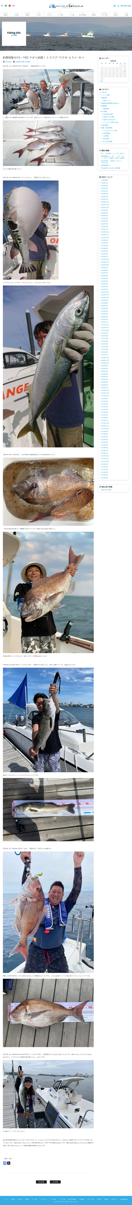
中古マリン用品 (104, 14)
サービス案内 (60, 14)
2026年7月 (104, 183)
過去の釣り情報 (106, 490)
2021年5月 (104, 344)
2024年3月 (104, 251)
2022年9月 (104, 300)
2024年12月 (105, 232)
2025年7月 (104, 215)
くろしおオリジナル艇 (110, 130)
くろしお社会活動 (106, 141)
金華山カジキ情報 (108, 117)
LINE (6, 6)
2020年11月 (105, 360)
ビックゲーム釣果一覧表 (110, 122)
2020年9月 (104, 366)
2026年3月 (104, 194)
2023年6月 (104, 276)
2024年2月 (104, 254)
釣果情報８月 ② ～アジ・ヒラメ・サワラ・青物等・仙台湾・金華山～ (113, 157)
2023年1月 (104, 289)
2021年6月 (104, 341)
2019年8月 (104, 401)
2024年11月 (105, 235)
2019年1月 (104, 420)
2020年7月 (104, 371)
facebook (2, 6)
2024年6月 (104, 245)
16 (125, 71)
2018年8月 (104, 434)
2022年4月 (104, 314)
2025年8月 (104, 213)
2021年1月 (104, 355)
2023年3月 (104, 284)
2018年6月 (104, 439)
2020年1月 (104, 388)
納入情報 (106, 139)
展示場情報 (106, 133)
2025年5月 (104, 221)
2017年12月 (105, 456)
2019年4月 (104, 412)
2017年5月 (104, 475)
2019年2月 (104, 418)
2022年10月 (105, 297)
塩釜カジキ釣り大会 (109, 119)
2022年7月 (104, 306)
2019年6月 (104, 407)
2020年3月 (104, 382)
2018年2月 (104, 450)
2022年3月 (104, 317)
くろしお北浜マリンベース (66, 6)
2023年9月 (104, 267)
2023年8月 (104, 270)
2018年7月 (104, 437)
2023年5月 (104, 278)
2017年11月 (105, 458)
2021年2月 (104, 352)
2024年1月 (104, 256)
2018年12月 (105, 423)
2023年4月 (104, 281)
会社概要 (126, 14)
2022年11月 (105, 295)
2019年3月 (104, 415)
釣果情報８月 (105, 165)
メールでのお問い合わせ (115, 6)
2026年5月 (104, 188)
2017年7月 (104, 469)
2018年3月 (104, 448)
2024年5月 (104, 248)
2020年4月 (104, 379)
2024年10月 (105, 237)
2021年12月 (105, 325)
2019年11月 (105, 393)
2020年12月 (105, 358)
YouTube (10, 6)
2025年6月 (104, 218)
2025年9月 (104, 210)
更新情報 (104, 98)
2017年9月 (104, 464)
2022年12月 (105, 292)
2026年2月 (104, 196)
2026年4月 (104, 191)
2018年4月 (104, 445)
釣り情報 (16, 14)
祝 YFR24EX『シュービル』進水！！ (113, 153)
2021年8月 (104, 336)
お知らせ (104, 92)
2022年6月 (104, 308)
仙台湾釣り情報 (19, 61)
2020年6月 (104, 374)
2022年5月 (104, 311)
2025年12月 (105, 202)
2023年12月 (105, 259)
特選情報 (5, 14)
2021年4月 (104, 347)
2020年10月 (105, 363)
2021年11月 (105, 327)
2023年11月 (105, 262)
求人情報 (115, 14)
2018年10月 (105, 428)
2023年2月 (104, 286)
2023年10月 (105, 265)
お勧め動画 (104, 125)
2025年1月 (104, 229)
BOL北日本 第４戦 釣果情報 (110, 168)
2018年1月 (104, 453)
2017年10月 (105, 461)
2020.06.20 (8, 61)
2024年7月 (104, 243)
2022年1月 (104, 322)
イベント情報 (71, 14)
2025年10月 (105, 207)
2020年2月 (104, 385)
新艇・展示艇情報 (82, 14)
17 (102, 73)
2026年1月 (104, 199)
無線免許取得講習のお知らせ (110, 103)
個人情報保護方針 (124, 1199)
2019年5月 (104, 409)
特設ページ (106, 100)
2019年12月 (105, 390)
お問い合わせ (114, 1199)
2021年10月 (105, 330)
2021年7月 (104, 338)
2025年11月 (105, 205)
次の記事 (55, 1182)
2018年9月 (104, 431)
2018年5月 (104, 442)
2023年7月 (104, 273)
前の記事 (41, 1182)
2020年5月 (104, 377)
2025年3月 (104, 226)
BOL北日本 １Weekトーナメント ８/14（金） (113, 162)
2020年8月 (104, 368)
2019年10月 (105, 396)
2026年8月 (104, 180)
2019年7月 (104, 404)
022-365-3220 (126, 6)
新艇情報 (106, 109)
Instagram (13, 6)
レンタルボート (49, 14)
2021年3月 (104, 349)
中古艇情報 (93, 14)
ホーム (6, 1199)
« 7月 (101, 81)
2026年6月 (104, 185)
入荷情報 (106, 136)
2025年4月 (104, 224)
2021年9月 (104, 333)
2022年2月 (104, 319)
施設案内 (27, 14)
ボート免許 (38, 14)
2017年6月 (104, 472)
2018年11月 (105, 426)
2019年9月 (104, 398)
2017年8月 (104, 467)
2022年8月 (104, 303)
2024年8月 (104, 240)
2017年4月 (104, 478)
